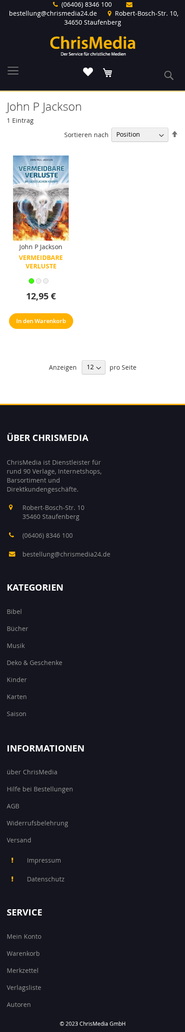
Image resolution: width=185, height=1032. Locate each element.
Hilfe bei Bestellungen (40, 789)
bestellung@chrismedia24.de (53, 13)
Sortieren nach (86, 134)
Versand (19, 840)
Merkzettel (23, 970)
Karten (17, 696)
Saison (16, 713)
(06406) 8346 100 (87, 4)
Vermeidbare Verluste (41, 261)
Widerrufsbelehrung (37, 823)
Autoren (19, 1004)
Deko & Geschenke (34, 662)
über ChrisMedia (32, 772)
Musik (16, 645)
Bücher (17, 628)
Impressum (44, 860)
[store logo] (93, 46)
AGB (13, 806)
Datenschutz (46, 879)
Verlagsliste (24, 987)
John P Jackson (40, 246)
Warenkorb (23, 953)
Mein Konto (24, 936)
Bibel (14, 611)
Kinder (17, 679)
